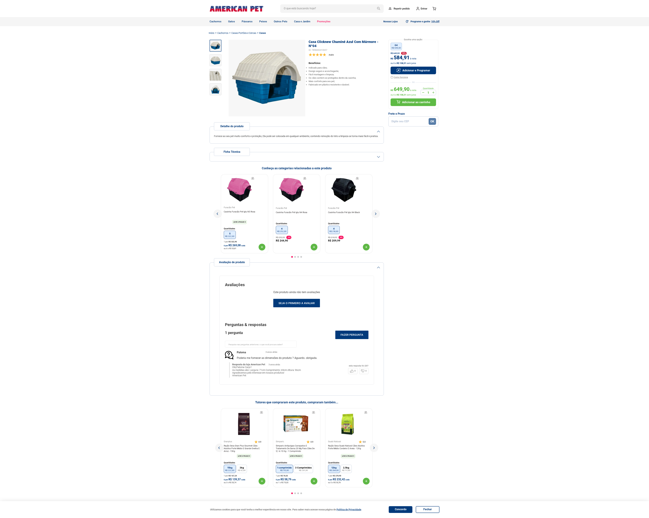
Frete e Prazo (396, 113)
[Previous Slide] (219, 447)
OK (432, 121)
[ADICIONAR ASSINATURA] (413, 70)
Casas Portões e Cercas (243, 33)
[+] (433, 92)
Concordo (400, 509)
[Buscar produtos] (379, 9)
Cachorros (222, 33)
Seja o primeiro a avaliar (297, 303)
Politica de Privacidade (348, 509)
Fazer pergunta (352, 334)
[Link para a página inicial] (211, 33)
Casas (262, 33)
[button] (217, 214)
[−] (423, 92)
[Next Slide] (374, 447)
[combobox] (332, 8)
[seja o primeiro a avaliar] (346, 54)
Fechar (427, 509)
